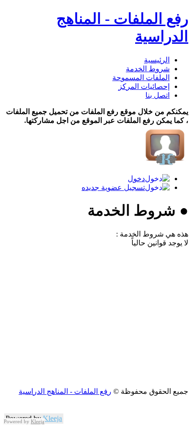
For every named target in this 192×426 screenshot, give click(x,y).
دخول (136, 179)
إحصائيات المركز (144, 86)
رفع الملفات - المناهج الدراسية (65, 391)
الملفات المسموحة (141, 77)
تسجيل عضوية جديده (113, 187)
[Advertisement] (96, 317)
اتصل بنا (157, 95)
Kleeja (52, 418)
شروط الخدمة (148, 69)
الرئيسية (157, 60)
